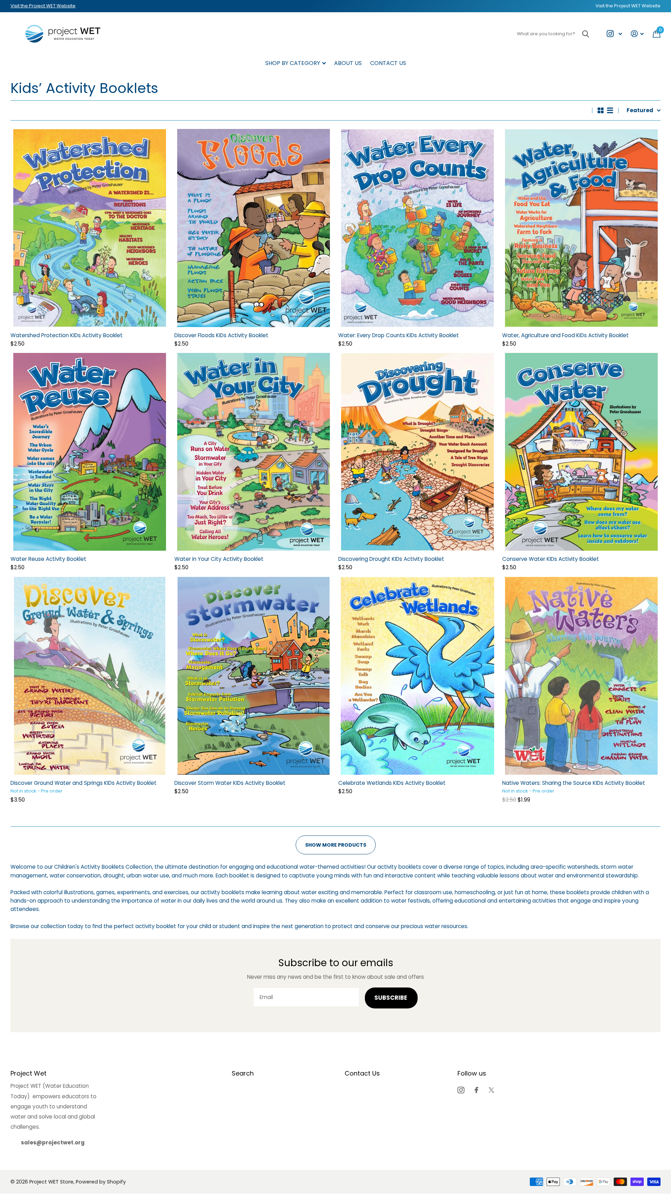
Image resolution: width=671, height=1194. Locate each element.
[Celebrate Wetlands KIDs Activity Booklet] (417, 676)
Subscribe (391, 998)
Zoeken (585, 34)
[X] (491, 1090)
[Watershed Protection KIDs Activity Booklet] (89, 228)
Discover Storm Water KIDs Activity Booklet (230, 783)
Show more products (335, 844)
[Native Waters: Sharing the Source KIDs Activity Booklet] (581, 676)
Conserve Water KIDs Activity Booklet (550, 559)
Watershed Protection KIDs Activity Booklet (66, 335)
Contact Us (388, 63)
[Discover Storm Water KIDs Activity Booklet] (253, 676)
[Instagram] (460, 1090)
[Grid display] (601, 110)
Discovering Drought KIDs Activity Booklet (391, 559)
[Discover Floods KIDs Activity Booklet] (253, 228)
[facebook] (476, 1090)
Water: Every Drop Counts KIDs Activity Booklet (398, 335)
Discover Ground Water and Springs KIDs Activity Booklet (83, 783)
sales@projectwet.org (53, 1142)
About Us (348, 63)
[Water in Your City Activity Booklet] (253, 452)
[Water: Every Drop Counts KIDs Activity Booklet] (417, 228)
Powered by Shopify (101, 1181)
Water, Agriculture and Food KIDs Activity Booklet (565, 335)
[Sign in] (637, 34)
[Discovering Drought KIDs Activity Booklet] (417, 452)
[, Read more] (614, 34)
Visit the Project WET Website (42, 5)
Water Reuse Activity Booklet (48, 559)
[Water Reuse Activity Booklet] (89, 452)
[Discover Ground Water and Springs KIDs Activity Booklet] (89, 676)
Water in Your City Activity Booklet (219, 559)
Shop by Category (292, 63)
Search (243, 1073)
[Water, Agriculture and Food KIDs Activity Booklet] (581, 228)
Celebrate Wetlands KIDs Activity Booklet (392, 783)
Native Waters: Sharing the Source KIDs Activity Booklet (573, 783)
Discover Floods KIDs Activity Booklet (221, 335)
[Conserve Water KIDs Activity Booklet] (581, 452)
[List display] (610, 110)
